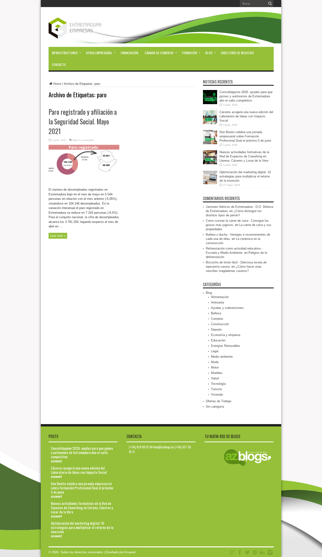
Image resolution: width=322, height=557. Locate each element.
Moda (215, 362)
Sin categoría (215, 406)
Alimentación (220, 297)
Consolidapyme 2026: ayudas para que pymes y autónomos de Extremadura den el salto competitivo (245, 96)
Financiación (129, 52)
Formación (189, 52)
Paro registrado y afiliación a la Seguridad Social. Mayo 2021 (83, 121)
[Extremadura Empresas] (88, 35)
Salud (215, 378)
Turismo (216, 389)
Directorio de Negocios (237, 52)
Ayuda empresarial (99, 52)
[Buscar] (270, 3)
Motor (215, 367)
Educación (218, 340)
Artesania (217, 302)
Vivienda (217, 394)
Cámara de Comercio (159, 52)
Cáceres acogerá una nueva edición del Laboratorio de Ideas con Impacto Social (246, 116)
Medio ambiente (222, 356)
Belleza (216, 313)
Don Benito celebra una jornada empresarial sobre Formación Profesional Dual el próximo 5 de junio (245, 136)
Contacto (59, 64)
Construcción (220, 324)
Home (57, 84)
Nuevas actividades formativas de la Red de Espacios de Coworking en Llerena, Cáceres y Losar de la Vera (244, 156)
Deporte (216, 329)
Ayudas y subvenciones (227, 308)
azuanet (56, 461)
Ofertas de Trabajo (218, 401)
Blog (208, 52)
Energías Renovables (225, 346)
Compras (217, 318)
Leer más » (58, 236)
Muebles (217, 373)
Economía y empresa (225, 335)
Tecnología (218, 383)
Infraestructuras (65, 52)
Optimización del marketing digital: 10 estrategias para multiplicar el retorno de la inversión (245, 176)
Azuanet (130, 552)
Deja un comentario (83, 140)
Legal (214, 351)
